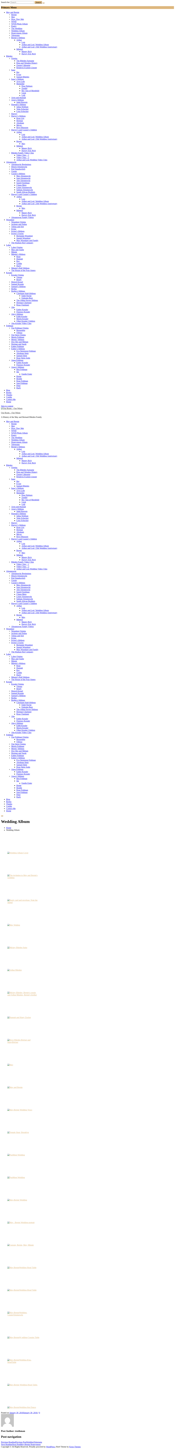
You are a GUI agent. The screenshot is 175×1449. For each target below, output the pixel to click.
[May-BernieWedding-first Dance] (23, 1398)
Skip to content (7, 406)
